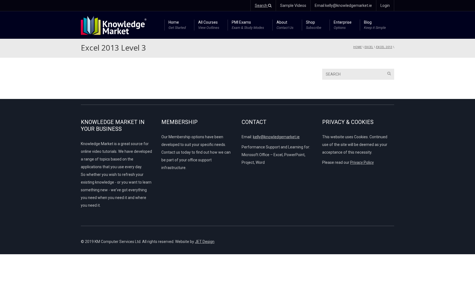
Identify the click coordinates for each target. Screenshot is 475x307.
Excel (368, 47)
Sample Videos (293, 5)
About (285, 25)
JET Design (204, 241)
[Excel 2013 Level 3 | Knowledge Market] (114, 25)
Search (261, 5)
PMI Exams (248, 25)
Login (385, 5)
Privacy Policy (362, 162)
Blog (375, 25)
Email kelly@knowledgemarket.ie (343, 5)
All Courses (208, 25)
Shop (313, 25)
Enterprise (343, 25)
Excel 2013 (384, 47)
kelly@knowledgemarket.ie (276, 137)
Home (177, 25)
